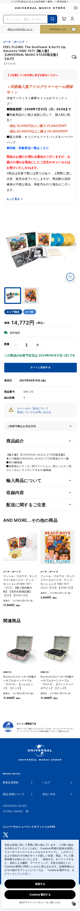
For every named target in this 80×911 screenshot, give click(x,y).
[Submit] (52, 19)
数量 (7, 344)
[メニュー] (76, 8)
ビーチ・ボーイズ (13, 41)
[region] (20, 29)
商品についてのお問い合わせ (34, 412)
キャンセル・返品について (32, 408)
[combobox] (30, 18)
